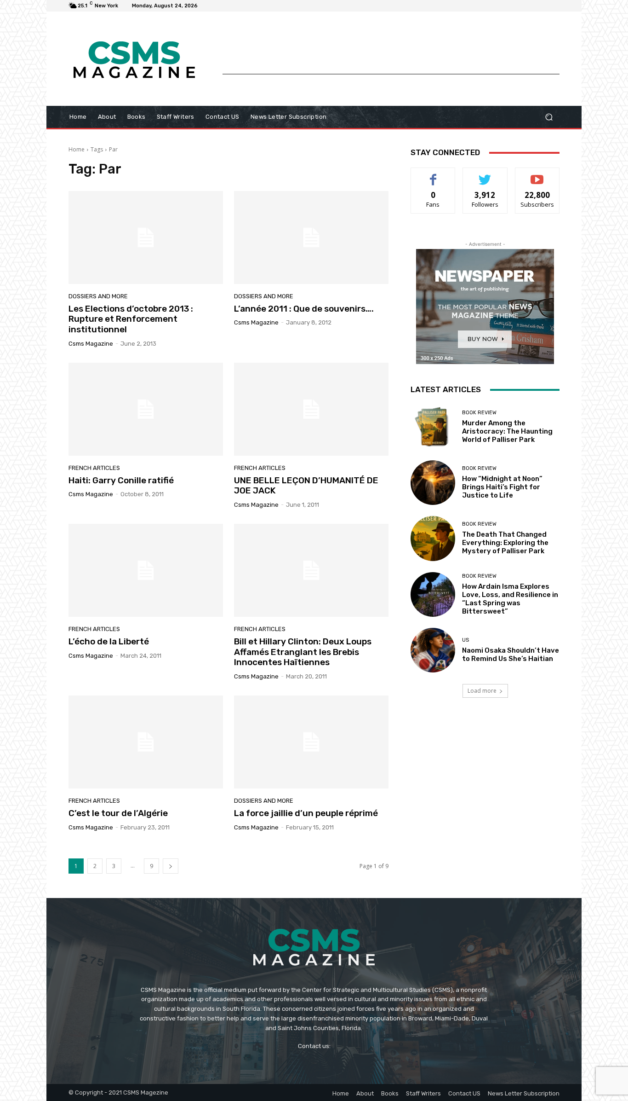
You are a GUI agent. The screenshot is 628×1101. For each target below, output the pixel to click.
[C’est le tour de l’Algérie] (146, 741)
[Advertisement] (391, 53)
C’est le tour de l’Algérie (118, 813)
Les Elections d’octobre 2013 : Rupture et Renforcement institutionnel (131, 319)
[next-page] (170, 866)
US (465, 640)
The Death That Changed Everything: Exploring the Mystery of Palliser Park (505, 542)
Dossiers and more (98, 296)
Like (433, 174)
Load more (482, 691)
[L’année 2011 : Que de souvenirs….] (311, 237)
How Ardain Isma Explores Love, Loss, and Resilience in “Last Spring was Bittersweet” (510, 598)
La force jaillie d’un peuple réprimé (306, 813)
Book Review (479, 412)
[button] (548, 117)
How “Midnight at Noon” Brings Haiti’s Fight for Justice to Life (502, 487)
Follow (485, 174)
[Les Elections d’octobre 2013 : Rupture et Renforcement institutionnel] (146, 237)
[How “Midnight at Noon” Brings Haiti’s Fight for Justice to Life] (433, 482)
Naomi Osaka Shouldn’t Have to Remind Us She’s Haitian (510, 654)
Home (77, 149)
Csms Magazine (91, 343)
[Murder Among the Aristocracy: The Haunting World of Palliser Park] (433, 427)
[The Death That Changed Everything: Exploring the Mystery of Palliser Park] (433, 538)
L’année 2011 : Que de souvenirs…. (304, 308)
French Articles (94, 468)
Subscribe (537, 174)
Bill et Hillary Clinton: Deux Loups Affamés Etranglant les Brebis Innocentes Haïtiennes (302, 652)
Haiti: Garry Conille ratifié (121, 480)
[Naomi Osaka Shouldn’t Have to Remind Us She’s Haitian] (433, 650)
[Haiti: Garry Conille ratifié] (146, 409)
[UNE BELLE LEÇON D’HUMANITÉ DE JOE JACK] (311, 409)
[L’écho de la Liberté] (146, 570)
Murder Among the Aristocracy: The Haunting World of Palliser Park (507, 431)
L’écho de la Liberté (109, 641)
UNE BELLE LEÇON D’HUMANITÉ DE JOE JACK (306, 485)
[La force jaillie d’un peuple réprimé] (311, 741)
